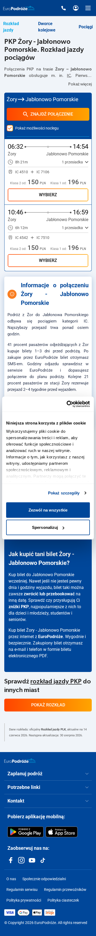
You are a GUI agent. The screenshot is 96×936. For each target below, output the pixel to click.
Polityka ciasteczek (63, 900)
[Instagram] (21, 860)
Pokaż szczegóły (64, 493)
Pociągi (86, 26)
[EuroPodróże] (20, 760)
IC (69, 75)
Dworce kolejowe (46, 27)
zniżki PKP (19, 606)
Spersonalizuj (45, 527)
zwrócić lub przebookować (49, 593)
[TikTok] (42, 860)
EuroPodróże (50, 636)
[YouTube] (32, 860)
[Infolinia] (63, 8)
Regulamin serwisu (22, 889)
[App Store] (62, 832)
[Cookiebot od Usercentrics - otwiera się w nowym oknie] (68, 404)
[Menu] (88, 8)
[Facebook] (10, 860)
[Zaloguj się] (76, 8)
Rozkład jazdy (11, 27)
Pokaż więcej (80, 84)
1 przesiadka (72, 162)
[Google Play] (25, 832)
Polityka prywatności (23, 900)
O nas (11, 879)
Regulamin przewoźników (65, 889)
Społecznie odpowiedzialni (44, 879)
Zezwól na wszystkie (48, 510)
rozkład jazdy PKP (56, 681)
